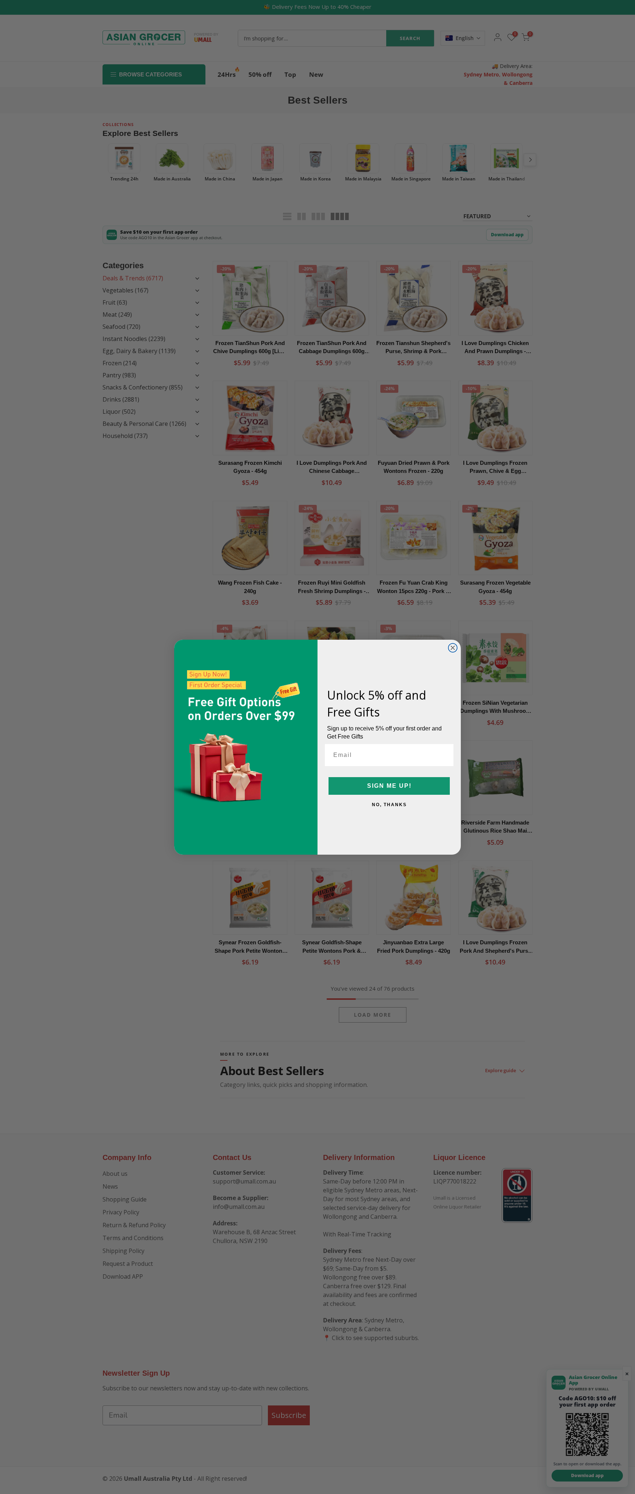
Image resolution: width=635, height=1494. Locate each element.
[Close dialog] (452, 647)
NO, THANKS (389, 804)
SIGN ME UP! (389, 786)
